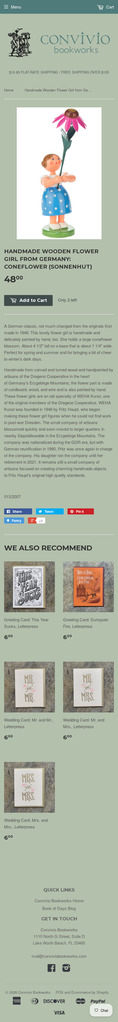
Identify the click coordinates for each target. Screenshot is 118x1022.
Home (8, 90)
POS (59, 992)
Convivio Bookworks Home (59, 900)
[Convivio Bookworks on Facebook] (51, 969)
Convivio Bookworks (34, 992)
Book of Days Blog (59, 908)
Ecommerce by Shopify (90, 992)
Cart (109, 7)
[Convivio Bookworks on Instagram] (66, 969)
